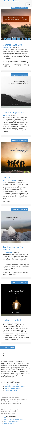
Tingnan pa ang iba (8, 347)
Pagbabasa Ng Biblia (12, 319)
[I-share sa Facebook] (2, 74)
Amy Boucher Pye (8, 323)
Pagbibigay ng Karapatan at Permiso (15, 386)
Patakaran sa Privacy (11, 390)
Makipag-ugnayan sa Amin (12, 385)
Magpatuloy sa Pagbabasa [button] (19, 7)
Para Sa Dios (9, 177)
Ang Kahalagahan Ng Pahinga (13, 248)
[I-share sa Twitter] (7, 74)
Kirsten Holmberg (8, 252)
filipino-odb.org (12, 404)
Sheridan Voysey (7, 48)
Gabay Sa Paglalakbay (13, 112)
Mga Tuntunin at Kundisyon (12, 388)
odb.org (19, 404)
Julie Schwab (6, 115)
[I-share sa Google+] (5, 74)
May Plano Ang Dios (12, 44)
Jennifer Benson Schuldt (9, 180)
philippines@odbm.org (11, 401)
